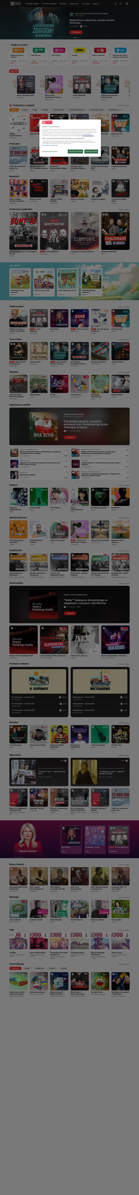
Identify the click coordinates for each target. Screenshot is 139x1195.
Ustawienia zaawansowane (49, 151)
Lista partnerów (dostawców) (50, 145)
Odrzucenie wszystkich (75, 151)
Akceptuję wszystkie (91, 151)
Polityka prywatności (88, 135)
